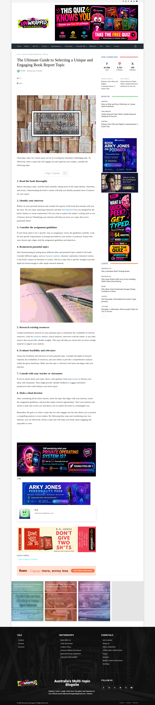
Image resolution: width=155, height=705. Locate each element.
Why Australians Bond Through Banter (115, 271)
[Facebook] (123, 1)
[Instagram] (125, 1)
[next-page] (106, 316)
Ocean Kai (16, 618)
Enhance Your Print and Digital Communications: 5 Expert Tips (109, 85)
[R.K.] (19, 70)
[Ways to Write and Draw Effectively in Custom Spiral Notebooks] (27, 601)
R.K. (24, 70)
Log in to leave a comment (28, 559)
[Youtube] (136, 1)
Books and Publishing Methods (32, 54)
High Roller (106, 276)
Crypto (104, 296)
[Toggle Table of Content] (63, 173)
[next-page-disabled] (106, 131)
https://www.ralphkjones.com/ (44, 513)
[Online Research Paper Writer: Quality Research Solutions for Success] (61, 601)
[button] (135, 46)
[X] (134, 1)
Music (103, 286)
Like (107, 62)
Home (19, 54)
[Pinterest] (128, 1)
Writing (45, 54)
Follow (119, 62)
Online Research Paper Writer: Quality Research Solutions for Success (129, 84)
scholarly (37, 336)
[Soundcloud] (131, 1)
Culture (104, 306)
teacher (75, 379)
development (67, 210)
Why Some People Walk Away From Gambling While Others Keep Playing (118, 280)
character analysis (52, 256)
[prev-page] (102, 131)
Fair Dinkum (106, 111)
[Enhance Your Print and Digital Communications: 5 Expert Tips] (94, 601)
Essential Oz (106, 268)
